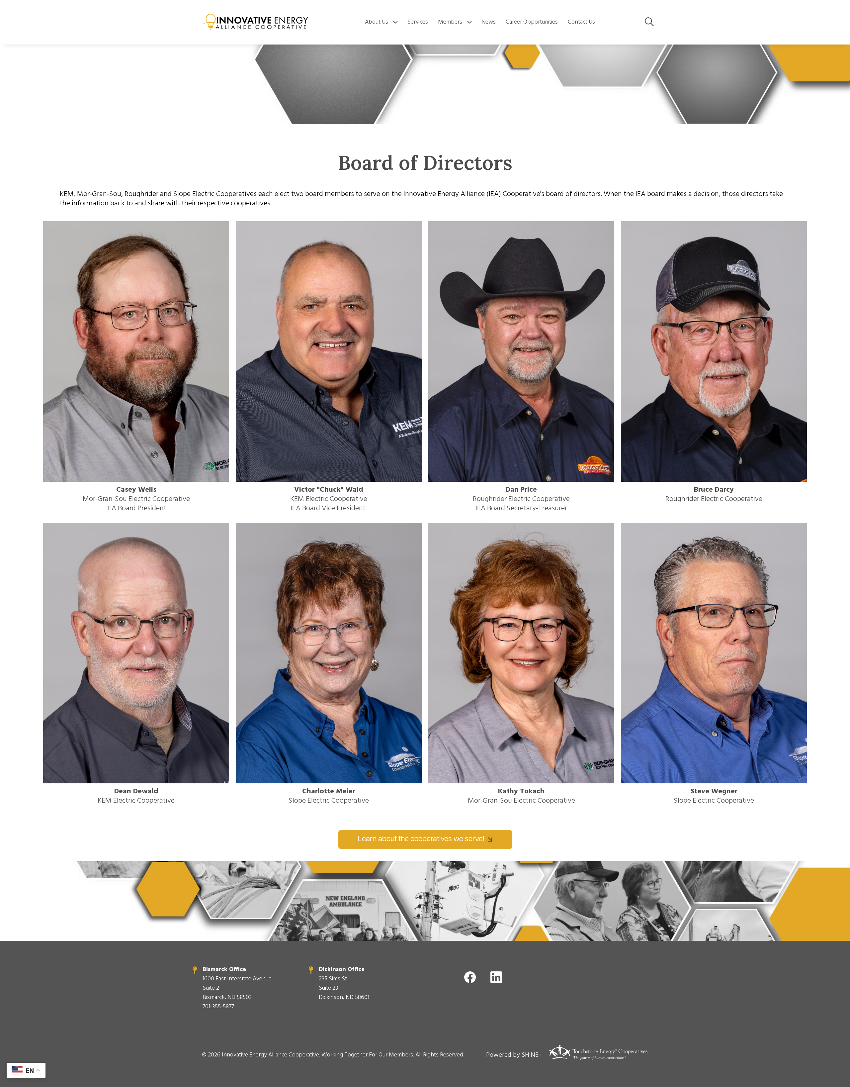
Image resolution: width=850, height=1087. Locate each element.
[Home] (255, 22)
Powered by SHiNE (512, 1055)
